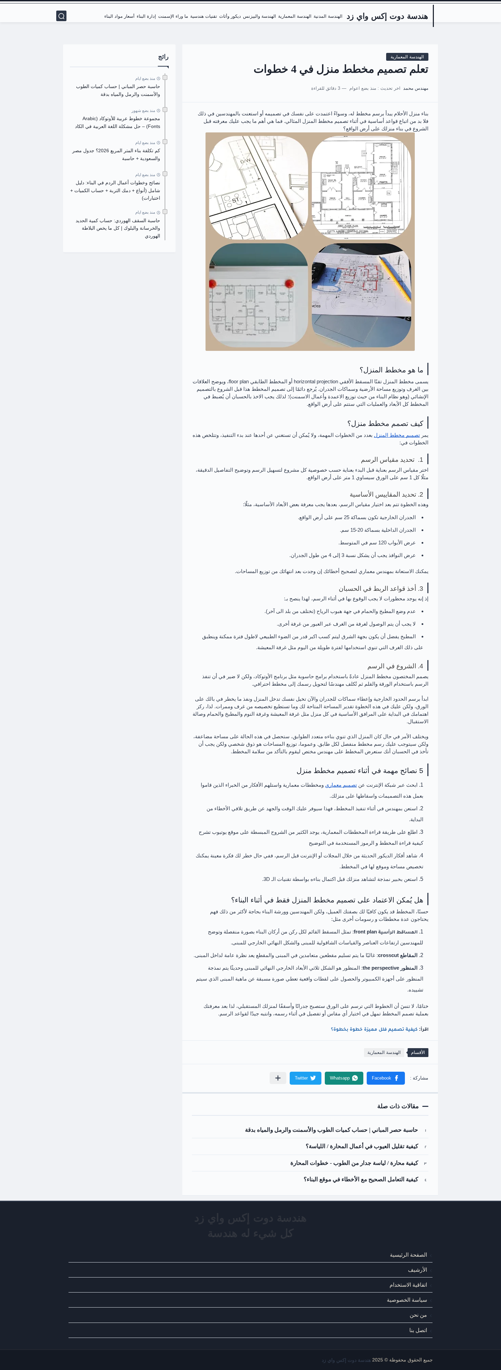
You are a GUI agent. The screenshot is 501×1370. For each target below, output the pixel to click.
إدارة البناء (146, 16)
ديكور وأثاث (230, 16)
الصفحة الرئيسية (408, 1254)
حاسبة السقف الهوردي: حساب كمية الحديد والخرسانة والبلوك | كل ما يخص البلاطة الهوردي (118, 228)
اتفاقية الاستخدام (408, 1285)
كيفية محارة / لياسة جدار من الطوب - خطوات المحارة (354, 1163)
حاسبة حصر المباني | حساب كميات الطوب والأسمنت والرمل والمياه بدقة (331, 1130)
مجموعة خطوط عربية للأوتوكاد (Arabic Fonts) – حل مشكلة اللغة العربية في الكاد (117, 122)
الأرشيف (417, 1269)
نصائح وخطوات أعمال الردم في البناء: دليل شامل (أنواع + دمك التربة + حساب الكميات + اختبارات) (115, 190)
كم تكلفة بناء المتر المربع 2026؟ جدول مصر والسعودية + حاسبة (116, 154)
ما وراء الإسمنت (173, 16)
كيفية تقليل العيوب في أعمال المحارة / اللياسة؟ (362, 1146)
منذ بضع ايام (145, 78)
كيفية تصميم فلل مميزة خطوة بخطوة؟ (374, 1029)
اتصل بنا (418, 1330)
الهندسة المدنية (328, 16)
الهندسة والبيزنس (259, 16)
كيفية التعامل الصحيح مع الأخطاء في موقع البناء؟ (361, 1179)
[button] (386, 1078)
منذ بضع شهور (143, 110)
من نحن (418, 1315)
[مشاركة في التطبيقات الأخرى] (278, 1078)
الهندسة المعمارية (295, 16)
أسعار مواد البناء (119, 16)
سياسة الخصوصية (407, 1300)
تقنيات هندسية (203, 16)
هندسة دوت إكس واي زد (387, 16)
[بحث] (61, 16)
